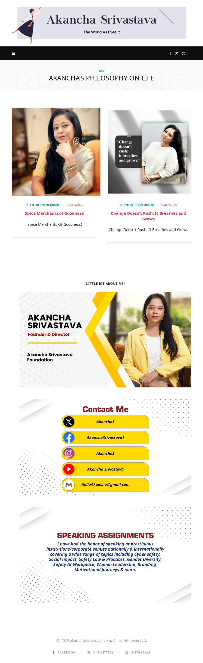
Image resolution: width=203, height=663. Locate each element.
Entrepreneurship (46, 205)
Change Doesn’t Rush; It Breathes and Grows (148, 215)
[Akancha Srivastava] (101, 23)
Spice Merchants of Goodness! (54, 213)
